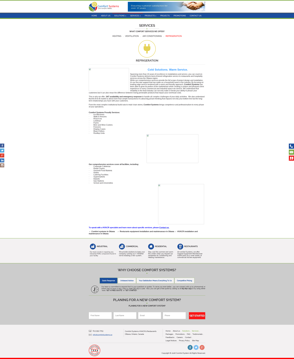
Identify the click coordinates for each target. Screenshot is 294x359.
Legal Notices (171, 341)
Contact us (195, 16)
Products (150, 16)
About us (105, 16)
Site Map (195, 341)
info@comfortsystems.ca (102, 335)
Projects (165, 16)
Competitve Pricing (184, 281)
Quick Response (108, 281)
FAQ (188, 334)
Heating (117, 36)
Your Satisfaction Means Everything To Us (155, 281)
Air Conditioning (152, 36)
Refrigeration (174, 36)
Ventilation (132, 36)
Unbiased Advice (127, 281)
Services (135, 16)
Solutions (120, 16)
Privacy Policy (184, 341)
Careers (180, 337)
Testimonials (197, 334)
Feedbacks (170, 337)
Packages (169, 334)
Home (94, 16)
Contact (188, 337)
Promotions (180, 16)
